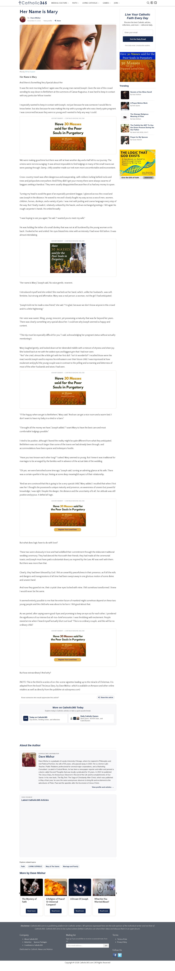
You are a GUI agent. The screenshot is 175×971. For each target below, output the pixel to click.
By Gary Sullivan (135, 94)
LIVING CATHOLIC (90, 3)
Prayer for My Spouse (139, 137)
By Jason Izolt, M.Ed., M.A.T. (139, 132)
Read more (32, 911)
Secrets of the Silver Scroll (141, 92)
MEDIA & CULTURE (59, 3)
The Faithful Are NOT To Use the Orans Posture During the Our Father (142, 127)
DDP (26, 72)
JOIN (116, 3)
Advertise (27, 942)
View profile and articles (103, 787)
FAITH (75, 3)
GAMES (106, 3)
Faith (23, 866)
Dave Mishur (35, 18)
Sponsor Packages (40, 942)
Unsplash (32, 72)
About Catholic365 (31, 939)
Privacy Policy (122, 942)
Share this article (106, 697)
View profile (48, 21)
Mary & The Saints (52, 866)
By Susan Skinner (136, 140)
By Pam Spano (135, 105)
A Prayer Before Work (139, 103)
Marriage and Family (70, 866)
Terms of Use (122, 939)
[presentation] (19, 893)
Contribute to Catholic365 (33, 945)
